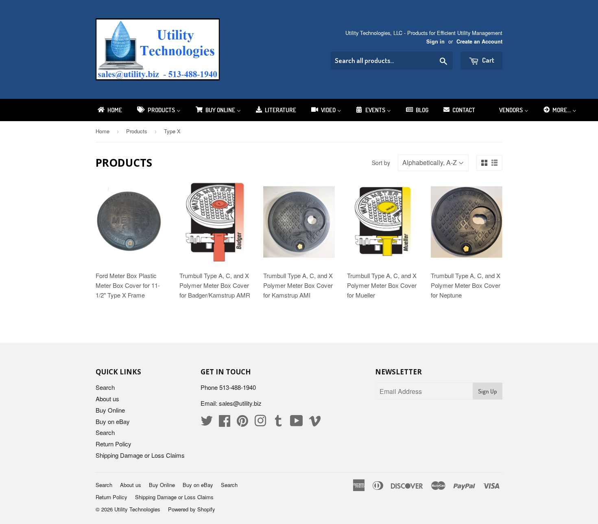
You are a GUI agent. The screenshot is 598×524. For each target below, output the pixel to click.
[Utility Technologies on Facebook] (224, 423)
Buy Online (110, 410)
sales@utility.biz (240, 403)
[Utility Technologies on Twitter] (207, 423)
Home (102, 131)
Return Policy (113, 443)
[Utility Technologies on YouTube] (296, 423)
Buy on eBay (113, 421)
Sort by (381, 163)
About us (107, 398)
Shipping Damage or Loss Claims (140, 455)
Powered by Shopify (191, 509)
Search (105, 387)
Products (136, 131)
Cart (487, 60)
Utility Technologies (137, 509)
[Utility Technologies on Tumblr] (278, 423)
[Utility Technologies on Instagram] (260, 423)
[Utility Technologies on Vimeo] (315, 423)
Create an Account (479, 41)
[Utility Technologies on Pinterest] (242, 423)
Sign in (435, 41)
